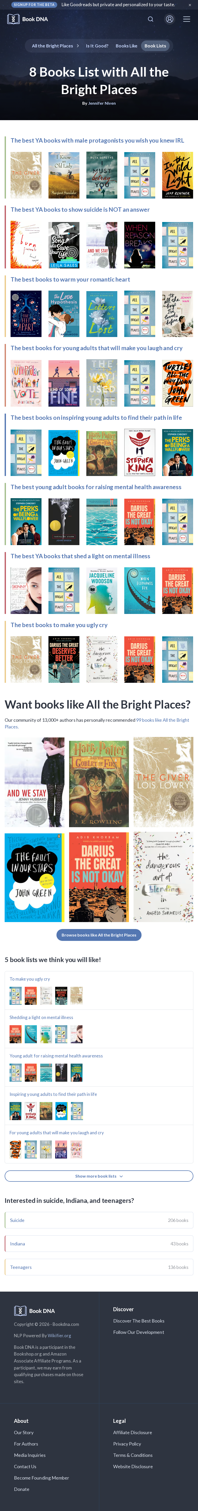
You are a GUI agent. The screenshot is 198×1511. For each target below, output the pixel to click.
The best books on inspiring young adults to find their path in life (96, 417)
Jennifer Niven (102, 103)
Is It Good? (97, 45)
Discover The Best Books (138, 1321)
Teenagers (21, 1267)
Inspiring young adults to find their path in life (53, 1094)
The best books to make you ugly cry (59, 624)
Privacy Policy (127, 1444)
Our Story (24, 1432)
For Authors (26, 1444)
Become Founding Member (41, 1478)
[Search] (150, 19)
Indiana (17, 1243)
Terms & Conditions (133, 1455)
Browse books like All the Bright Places (99, 934)
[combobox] (150, 19)
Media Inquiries (30, 1455)
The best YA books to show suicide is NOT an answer (80, 209)
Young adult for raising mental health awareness (56, 1055)
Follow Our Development (138, 1332)
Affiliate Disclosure (132, 1432)
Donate (21, 1489)
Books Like (127, 45)
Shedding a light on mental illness (41, 1017)
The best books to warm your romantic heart (70, 279)
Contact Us (25, 1466)
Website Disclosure (133, 1466)
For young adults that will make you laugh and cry (57, 1132)
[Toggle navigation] (186, 19)
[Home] (31, 19)
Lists (155, 45)
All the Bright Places (52, 45)
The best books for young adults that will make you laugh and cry (96, 347)
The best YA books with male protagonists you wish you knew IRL (97, 140)
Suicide (17, 1220)
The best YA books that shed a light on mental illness (80, 556)
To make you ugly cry (30, 979)
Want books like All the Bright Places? (98, 704)
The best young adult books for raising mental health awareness (96, 486)
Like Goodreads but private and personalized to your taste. (118, 4)
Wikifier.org (59, 1335)
